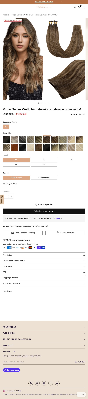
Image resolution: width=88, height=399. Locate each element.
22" (16, 164)
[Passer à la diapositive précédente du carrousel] (78, 305)
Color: (7, 133)
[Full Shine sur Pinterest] (44, 383)
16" (16, 160)
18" (44, 160)
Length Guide (11, 183)
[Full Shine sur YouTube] (57, 383)
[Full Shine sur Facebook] (31, 383)
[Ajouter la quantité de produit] (11, 196)
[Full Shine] (44, 7)
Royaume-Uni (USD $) (13, 391)
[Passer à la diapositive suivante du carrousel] (83, 304)
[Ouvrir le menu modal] (84, 7)
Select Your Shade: (10, 122)
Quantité (6, 192)
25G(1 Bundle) (16, 177)
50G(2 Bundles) (44, 177)
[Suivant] (61, 2)
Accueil (6, 15)
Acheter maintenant (44, 211)
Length (5, 155)
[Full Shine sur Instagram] (37, 383)
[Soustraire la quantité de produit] (5, 196)
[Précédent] (26, 2)
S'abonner (80, 362)
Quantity (6, 173)
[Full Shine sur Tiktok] (51, 383)
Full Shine (18, 394)
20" (71, 160)
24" (44, 164)
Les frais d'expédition (11, 226)
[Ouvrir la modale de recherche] (75, 7)
